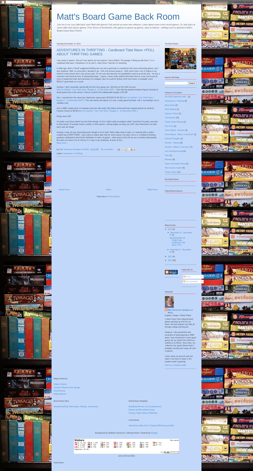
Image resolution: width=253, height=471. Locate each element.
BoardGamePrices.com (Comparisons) (145, 406)
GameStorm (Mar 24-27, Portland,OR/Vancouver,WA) (151, 425)
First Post (169, 126)
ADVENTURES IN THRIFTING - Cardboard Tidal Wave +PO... (177, 241)
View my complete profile (175, 365)
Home (108, 190)
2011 (170, 260)
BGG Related (170, 109)
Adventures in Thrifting (72, 153)
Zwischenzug (59, 391)
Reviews (168, 159)
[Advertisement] (108, 171)
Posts (188, 277)
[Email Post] (118, 149)
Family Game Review (174, 122)
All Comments (191, 281)
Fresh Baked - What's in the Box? (179, 134)
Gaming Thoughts (172, 138)
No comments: (107, 149)
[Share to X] (129, 149)
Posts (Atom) (114, 196)
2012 (170, 256)
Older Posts (152, 190)
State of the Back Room (175, 164)
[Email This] (123, 149)
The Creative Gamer (173, 168)
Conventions (170, 118)
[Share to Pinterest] (134, 149)
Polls (167, 155)
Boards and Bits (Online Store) (142, 410)
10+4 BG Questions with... (176, 97)
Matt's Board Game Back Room (118, 17)
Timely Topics (171, 172)
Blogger (154, 433)
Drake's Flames (60, 384)
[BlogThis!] (126, 149)
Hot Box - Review (172, 143)
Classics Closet (171, 113)
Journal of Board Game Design (67, 387)
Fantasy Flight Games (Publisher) (143, 413)
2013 (170, 229)
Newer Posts (64, 190)
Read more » (62, 143)
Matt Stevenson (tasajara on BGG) (180, 311)
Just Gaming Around (173, 151)
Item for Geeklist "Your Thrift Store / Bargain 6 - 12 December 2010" (86, 90)
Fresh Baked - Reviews (175, 130)
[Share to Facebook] (131, 149)
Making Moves (60, 394)
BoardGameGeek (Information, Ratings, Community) (76, 406)
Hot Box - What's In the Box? (177, 147)
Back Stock (170, 105)
